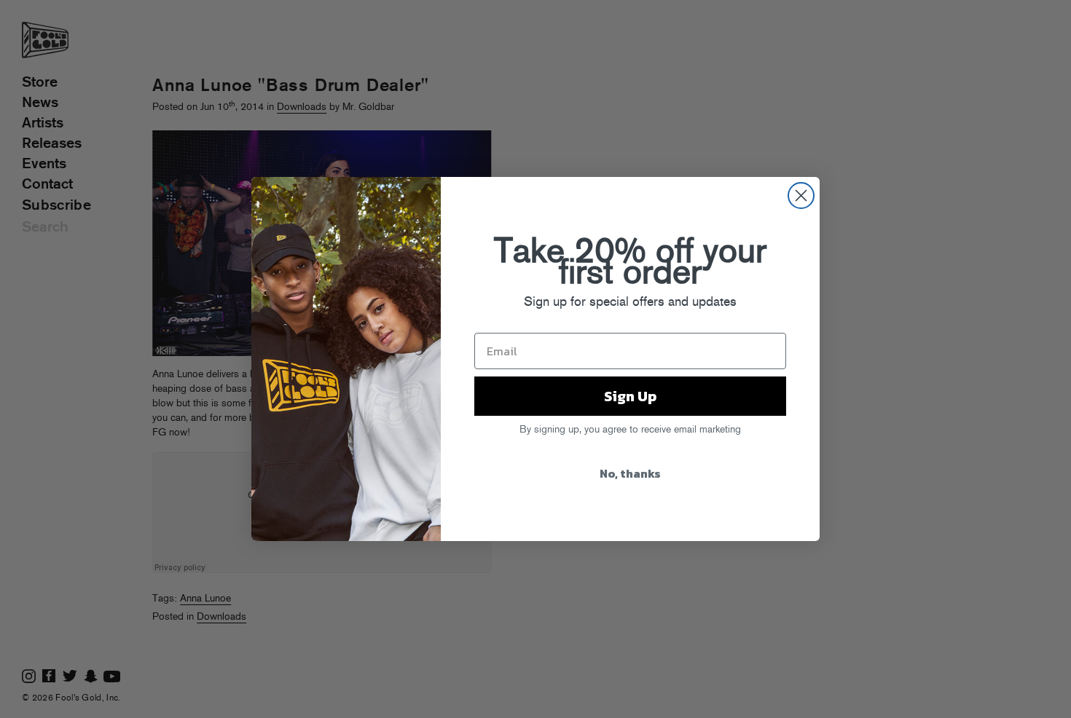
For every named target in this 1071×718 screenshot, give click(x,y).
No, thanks (630, 473)
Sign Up (630, 396)
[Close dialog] (801, 195)
